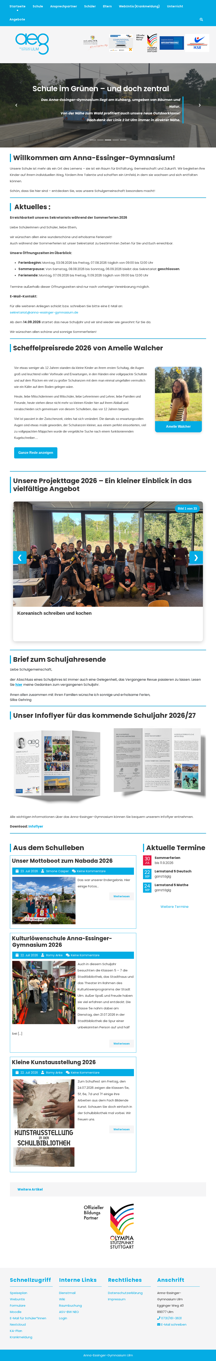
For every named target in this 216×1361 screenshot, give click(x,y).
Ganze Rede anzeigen (35, 452)
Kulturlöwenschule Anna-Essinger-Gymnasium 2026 (62, 942)
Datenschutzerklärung (125, 1293)
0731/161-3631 (171, 1318)
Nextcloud (18, 1324)
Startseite (17, 6)
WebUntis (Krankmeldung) (139, 6)
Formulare (18, 1305)
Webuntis (17, 1299)
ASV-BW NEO (69, 1312)
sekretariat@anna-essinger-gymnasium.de (44, 312)
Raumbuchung (70, 1305)
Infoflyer (35, 826)
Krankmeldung (21, 1337)
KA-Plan (16, 1331)
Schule (38, 6)
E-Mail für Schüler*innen (28, 1318)
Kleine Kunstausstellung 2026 (54, 1062)
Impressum (117, 1299)
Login (63, 1318)
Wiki (62, 1299)
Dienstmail (67, 1293)
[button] (16, 105)
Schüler (90, 6)
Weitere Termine (175, 906)
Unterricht (175, 6)
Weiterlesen (121, 896)
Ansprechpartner (63, 6)
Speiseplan (18, 1293)
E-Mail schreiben (173, 1324)
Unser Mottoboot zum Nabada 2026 (62, 861)
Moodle (16, 1312)
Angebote (17, 19)
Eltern (107, 6)
